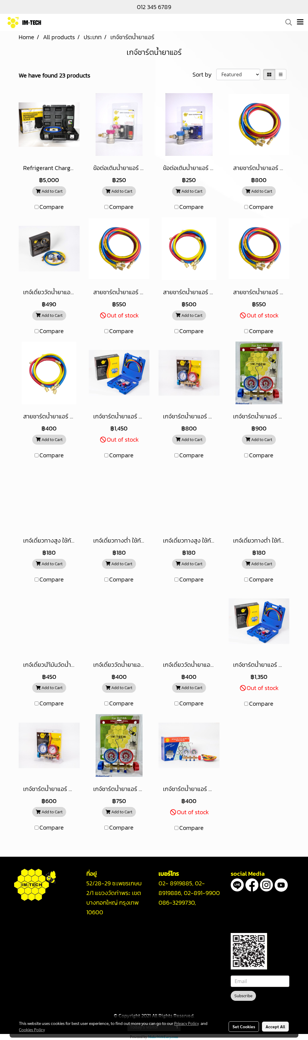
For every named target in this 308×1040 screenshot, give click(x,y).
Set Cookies (244, 1026)
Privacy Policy (186, 1023)
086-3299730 (177, 902)
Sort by (204, 74)
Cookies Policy (32, 1029)
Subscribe (243, 996)
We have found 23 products (54, 75)
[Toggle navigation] (300, 22)
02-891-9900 (202, 892)
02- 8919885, (176, 883)
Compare (51, 206)
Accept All (275, 1026)
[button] (287, 22)
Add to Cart (52, 191)
